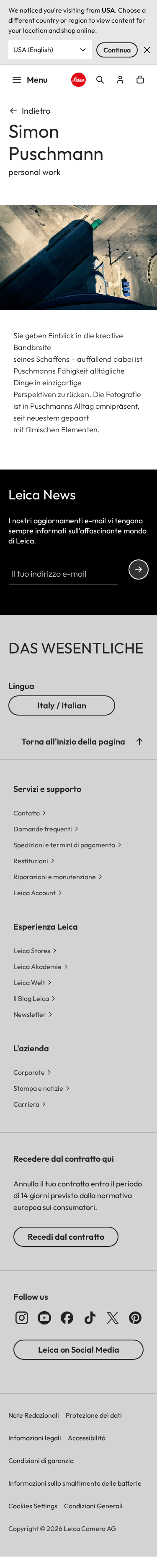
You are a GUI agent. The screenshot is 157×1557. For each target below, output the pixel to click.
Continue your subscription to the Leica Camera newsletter (139, 569)
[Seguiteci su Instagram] (21, 1317)
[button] (139, 741)
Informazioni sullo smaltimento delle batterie (75, 1483)
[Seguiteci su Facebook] (67, 1317)
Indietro (36, 110)
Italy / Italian (61, 705)
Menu (37, 79)
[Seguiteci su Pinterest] (135, 1317)
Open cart (140, 80)
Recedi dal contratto (66, 1236)
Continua (117, 50)
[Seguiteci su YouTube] (44, 1317)
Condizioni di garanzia (41, 1460)
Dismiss (147, 50)
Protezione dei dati (94, 1415)
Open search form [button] (100, 80)
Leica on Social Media (78, 1349)
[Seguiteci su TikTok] (90, 1317)
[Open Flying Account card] (120, 80)
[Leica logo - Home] (78, 80)
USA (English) (33, 49)
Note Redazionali (33, 1415)
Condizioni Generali (93, 1506)
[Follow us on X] (112, 1317)
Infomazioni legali (34, 1438)
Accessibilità (87, 1438)
